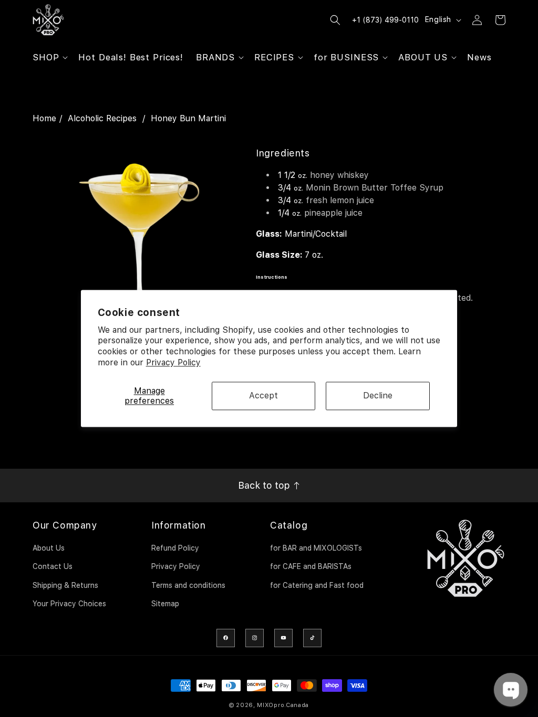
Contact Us (53, 566)
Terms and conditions (188, 585)
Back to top (265, 485)
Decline (377, 396)
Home (44, 118)
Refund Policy (175, 548)
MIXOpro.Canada (283, 705)
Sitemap (165, 603)
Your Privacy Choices (69, 603)
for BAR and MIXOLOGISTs (316, 548)
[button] (49, 57)
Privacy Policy (173, 362)
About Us (49, 548)
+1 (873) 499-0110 (385, 20)
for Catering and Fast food (317, 585)
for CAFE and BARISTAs (310, 566)
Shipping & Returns (65, 585)
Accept (263, 396)
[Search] (335, 19)
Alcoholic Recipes (102, 118)
